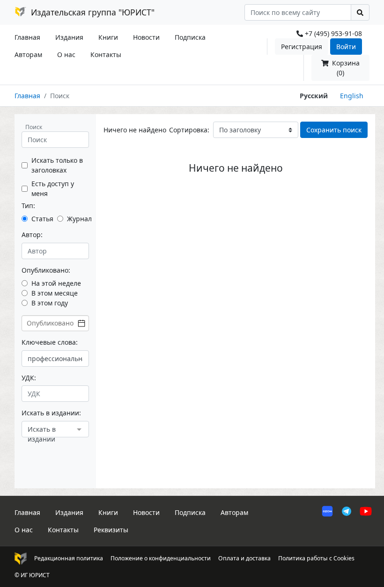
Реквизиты (111, 529)
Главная (27, 37)
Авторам (28, 54)
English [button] (351, 95)
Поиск (33, 127)
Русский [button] (314, 95)
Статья (42, 218)
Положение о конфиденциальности (161, 558)
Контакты (105, 54)
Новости (146, 37)
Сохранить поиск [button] (334, 129)
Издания (69, 37)
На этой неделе (56, 283)
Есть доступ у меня (52, 188)
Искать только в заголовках (57, 165)
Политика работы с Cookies (316, 558)
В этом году (49, 302)
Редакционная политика (68, 558)
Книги (108, 37)
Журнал (79, 218)
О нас (66, 54)
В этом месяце (54, 293)
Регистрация (301, 46)
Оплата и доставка (244, 558)
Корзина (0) (345, 67)
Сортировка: (189, 129)
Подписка (190, 37)
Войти (346, 46)
